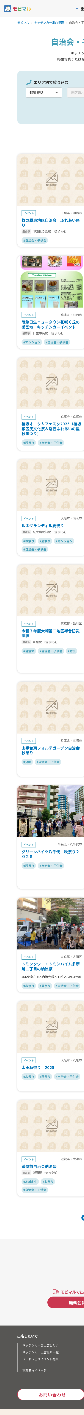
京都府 (65, 417)
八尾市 (77, 1060)
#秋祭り (28, 442)
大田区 (77, 957)
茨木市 (77, 518)
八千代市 (76, 844)
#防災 (72, 651)
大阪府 (65, 518)
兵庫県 (65, 315)
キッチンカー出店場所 (49, 23)
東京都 (65, 623)
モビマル (23, 23)
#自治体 (28, 651)
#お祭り (28, 541)
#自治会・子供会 (34, 240)
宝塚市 (77, 741)
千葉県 (65, 213)
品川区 (77, 623)
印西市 (77, 213)
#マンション (31, 342)
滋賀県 (65, 1159)
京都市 (77, 417)
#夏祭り (44, 541)
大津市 (77, 1159)
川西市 (77, 315)
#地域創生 (30, 1181)
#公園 (27, 762)
